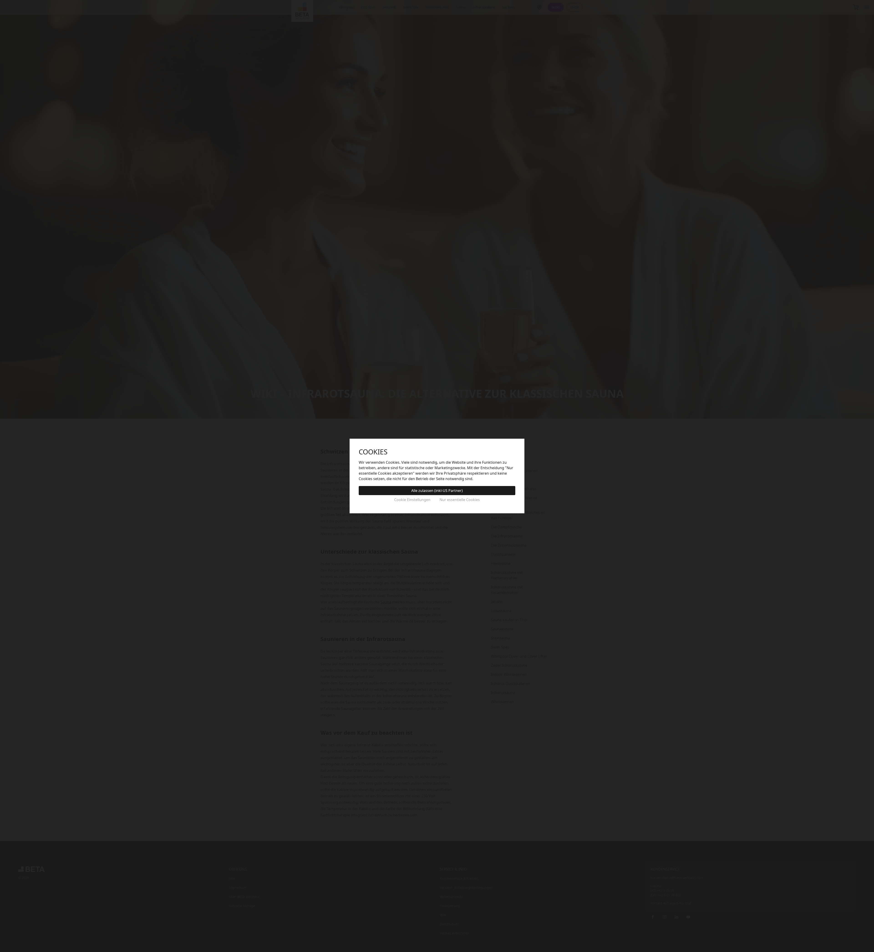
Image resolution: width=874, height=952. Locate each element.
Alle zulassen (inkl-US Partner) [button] (437, 490)
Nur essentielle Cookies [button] (460, 499)
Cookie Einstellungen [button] (412, 499)
